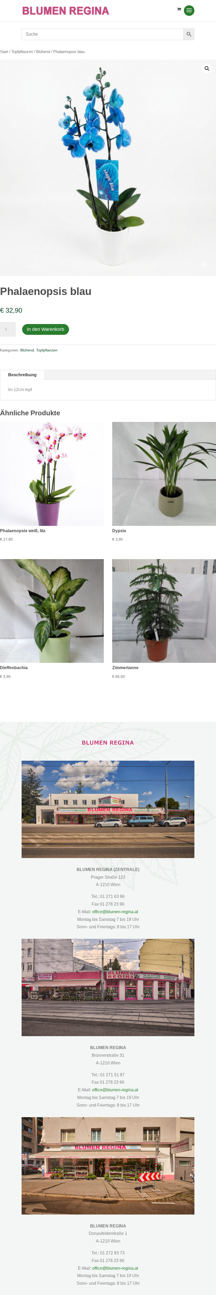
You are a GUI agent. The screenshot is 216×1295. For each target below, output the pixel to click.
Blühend (43, 52)
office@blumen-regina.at (115, 912)
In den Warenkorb (45, 329)
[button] (207, 68)
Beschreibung (22, 375)
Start (4, 52)
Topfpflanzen (22, 52)
